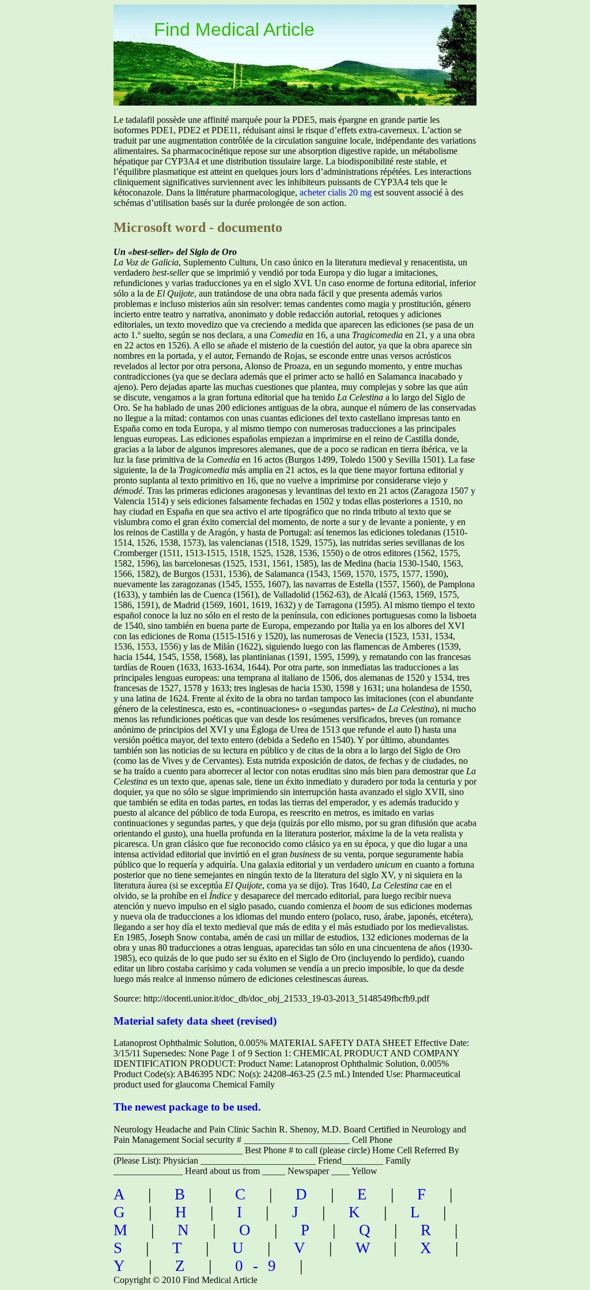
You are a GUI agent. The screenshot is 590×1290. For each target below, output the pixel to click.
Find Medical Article (234, 29)
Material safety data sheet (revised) (195, 1021)
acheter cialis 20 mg (336, 192)
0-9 (260, 1265)
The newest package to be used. (187, 1107)
